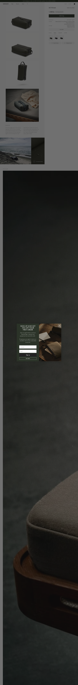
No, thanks (28, 358)
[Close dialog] (59, 325)
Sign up (28, 355)
